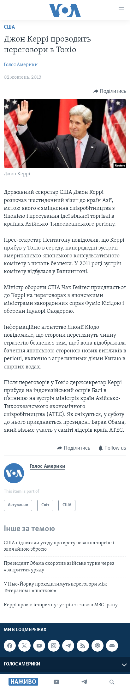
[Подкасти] (97, 646)
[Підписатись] (112, 646)
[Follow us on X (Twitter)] (24, 646)
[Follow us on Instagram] (54, 646)
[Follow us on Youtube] (39, 646)
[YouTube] (56, 682)
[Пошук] (112, 682)
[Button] (110, 91)
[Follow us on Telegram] (68, 646)
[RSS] (83, 646)
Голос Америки (21, 64)
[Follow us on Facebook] (10, 646)
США (9, 27)
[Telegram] (84, 682)
